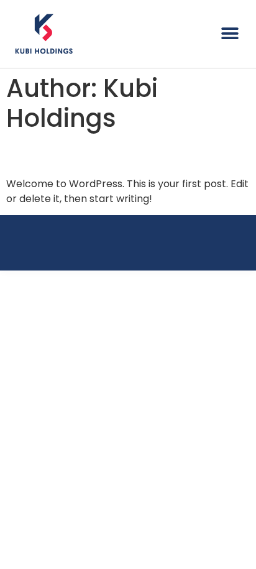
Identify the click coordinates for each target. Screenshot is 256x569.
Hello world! (63, 155)
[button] (230, 33)
